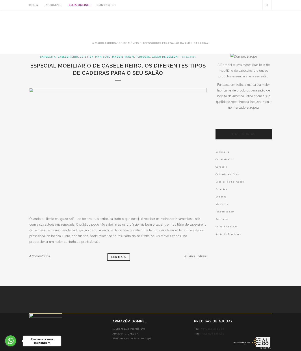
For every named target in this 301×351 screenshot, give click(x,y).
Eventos (221, 196)
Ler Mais (118, 257)
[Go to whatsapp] (10, 340)
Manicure (103, 57)
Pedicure (143, 57)
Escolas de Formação (230, 181)
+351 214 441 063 (212, 328)
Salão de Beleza (165, 57)
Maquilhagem (123, 57)
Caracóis (221, 166)
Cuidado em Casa (227, 174)
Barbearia (48, 57)
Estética (87, 57)
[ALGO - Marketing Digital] (252, 348)
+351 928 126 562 (212, 333)
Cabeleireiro (68, 57)
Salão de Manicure (228, 234)
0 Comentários (39, 256)
